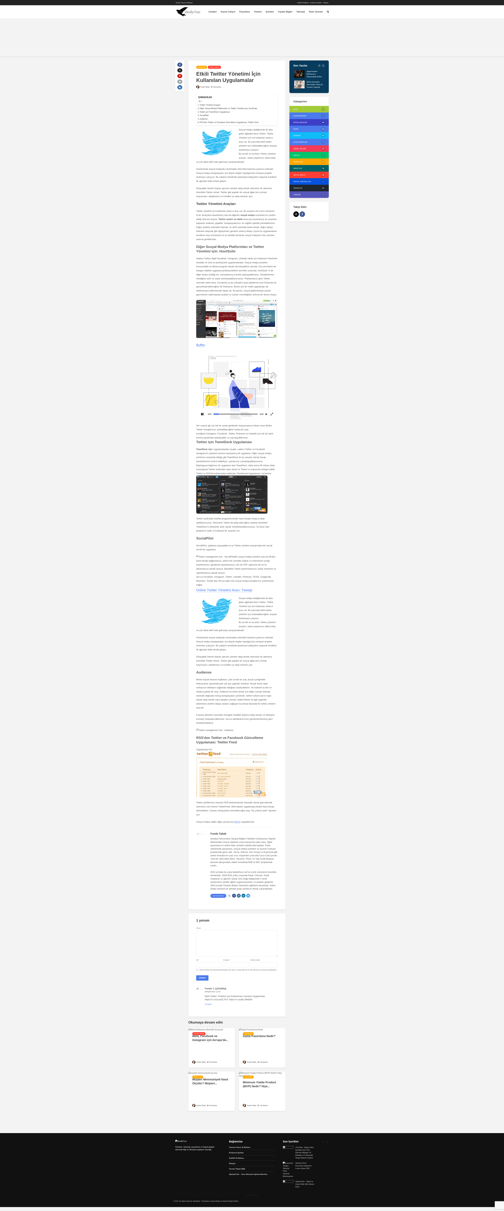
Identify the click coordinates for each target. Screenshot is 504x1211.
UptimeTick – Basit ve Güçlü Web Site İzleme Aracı (304, 1184)
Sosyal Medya (214, 67)
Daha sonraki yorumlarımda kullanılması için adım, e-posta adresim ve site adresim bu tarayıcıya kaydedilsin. (238, 970)
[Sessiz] (266, 414)
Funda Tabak (205, 87)
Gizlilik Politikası (303, 3)
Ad (197, 960)
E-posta (226, 960)
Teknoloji (300, 12)
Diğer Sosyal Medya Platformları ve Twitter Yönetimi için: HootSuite (228, 108)
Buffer (200, 345)
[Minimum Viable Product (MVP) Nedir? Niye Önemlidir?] (262, 1074)
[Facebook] (302, 214)
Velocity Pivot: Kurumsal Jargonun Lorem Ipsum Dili (303, 1165)
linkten (237, 822)
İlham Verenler (316, 12)
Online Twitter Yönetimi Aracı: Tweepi (224, 590)
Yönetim (258, 12)
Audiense (204, 119)
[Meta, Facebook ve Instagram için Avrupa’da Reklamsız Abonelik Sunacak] (205, 1030)
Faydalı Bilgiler (285, 12)
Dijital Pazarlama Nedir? (259, 1036)
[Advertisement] (252, 38)
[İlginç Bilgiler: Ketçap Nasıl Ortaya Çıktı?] (298, 84)
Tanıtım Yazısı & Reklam (184, 3)
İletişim (325, 3)
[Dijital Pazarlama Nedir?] (251, 1030)
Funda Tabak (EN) (237, 1169)
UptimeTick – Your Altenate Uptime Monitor (248, 1174)
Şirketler (270, 12)
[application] (237, 385)
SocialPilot (204, 115)
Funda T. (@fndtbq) (215, 988)
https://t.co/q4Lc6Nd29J (241, 999)
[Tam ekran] (272, 414)
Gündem (212, 12)
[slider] (236, 414)
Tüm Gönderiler (218, 896)
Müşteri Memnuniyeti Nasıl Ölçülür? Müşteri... (210, 1081)
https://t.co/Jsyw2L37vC (217, 999)
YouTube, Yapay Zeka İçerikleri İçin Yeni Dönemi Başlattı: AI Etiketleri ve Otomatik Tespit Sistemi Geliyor (304, 1152)
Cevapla (208, 1004)
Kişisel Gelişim (228, 12)
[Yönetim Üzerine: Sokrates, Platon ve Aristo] (298, 74)
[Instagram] (296, 214)
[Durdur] (202, 414)
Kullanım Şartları (316, 3)
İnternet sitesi (255, 960)
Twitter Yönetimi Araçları (210, 105)
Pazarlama (244, 12)
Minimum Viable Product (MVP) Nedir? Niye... (259, 1084)
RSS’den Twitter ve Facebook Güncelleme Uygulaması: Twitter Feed (229, 122)
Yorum (198, 928)
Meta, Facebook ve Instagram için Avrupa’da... (210, 1038)
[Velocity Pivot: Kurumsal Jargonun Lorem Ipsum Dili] (288, 1169)
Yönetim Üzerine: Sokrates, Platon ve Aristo (313, 74)
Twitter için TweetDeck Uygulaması (215, 112)
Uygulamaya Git (204, 749)
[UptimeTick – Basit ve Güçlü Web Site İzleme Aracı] (288, 1184)
